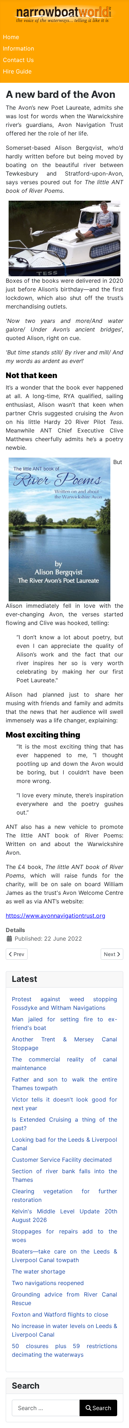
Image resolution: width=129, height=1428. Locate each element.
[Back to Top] (116, 1414)
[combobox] (46, 1408)
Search (101, 1408)
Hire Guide (17, 71)
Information (18, 48)
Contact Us (18, 59)
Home (11, 36)
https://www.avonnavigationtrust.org (55, 915)
